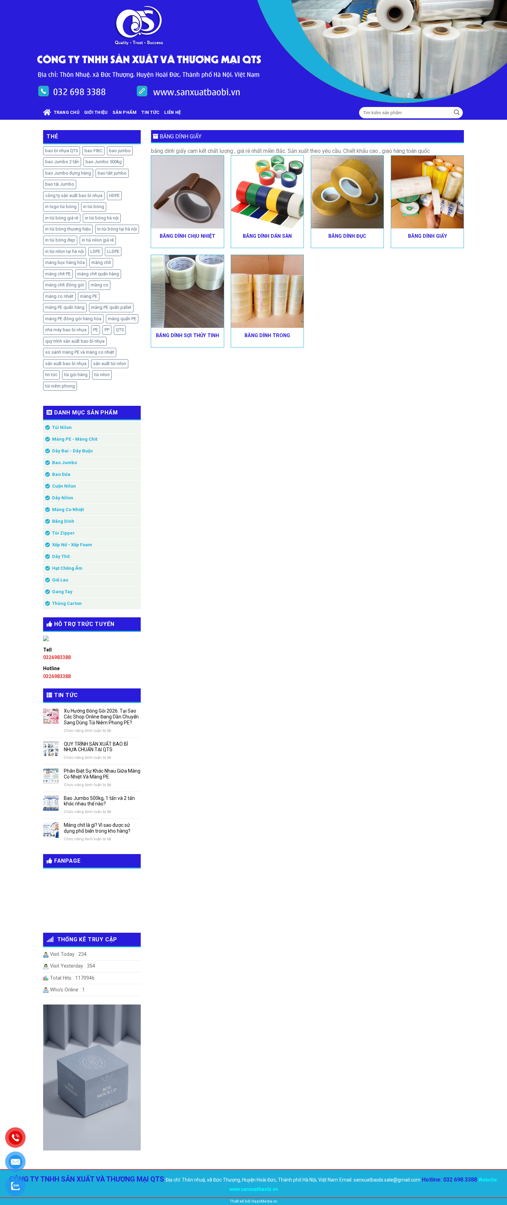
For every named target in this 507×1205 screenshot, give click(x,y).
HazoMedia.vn (264, 1201)
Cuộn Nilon (64, 486)
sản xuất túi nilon (109, 363)
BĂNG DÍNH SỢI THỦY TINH (187, 336)
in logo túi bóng (61, 206)
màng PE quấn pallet (111, 307)
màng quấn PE (122, 318)
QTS (120, 329)
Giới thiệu (96, 112)
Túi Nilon (62, 427)
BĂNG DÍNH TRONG (267, 336)
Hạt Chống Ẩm (67, 568)
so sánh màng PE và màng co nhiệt (79, 352)
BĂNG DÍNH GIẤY (427, 236)
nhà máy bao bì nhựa (66, 329)
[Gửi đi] (457, 113)
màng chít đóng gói (64, 284)
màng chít (101, 262)
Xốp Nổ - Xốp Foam (72, 544)
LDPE (95, 251)
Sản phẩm (124, 112)
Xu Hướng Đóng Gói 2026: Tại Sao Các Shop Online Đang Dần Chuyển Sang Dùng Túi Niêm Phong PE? (101, 716)
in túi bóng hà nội (102, 218)
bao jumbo (120, 150)
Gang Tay (62, 591)
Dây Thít (61, 556)
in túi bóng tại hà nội (117, 229)
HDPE (114, 195)
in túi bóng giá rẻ (61, 218)
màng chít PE (58, 273)
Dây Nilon (62, 497)
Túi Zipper (63, 533)
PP (107, 329)
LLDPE (113, 251)
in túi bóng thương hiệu (68, 229)
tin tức (51, 374)
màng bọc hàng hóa (65, 262)
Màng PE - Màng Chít (74, 439)
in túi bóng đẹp (60, 240)
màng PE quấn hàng (64, 307)
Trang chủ (65, 112)
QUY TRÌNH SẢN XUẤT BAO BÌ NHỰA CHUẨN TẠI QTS (96, 747)
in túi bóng (93, 206)
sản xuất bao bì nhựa (66, 363)
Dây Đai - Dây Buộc (72, 450)
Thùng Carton (67, 603)
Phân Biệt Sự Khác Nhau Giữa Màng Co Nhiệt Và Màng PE (102, 774)
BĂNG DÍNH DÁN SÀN (267, 236)
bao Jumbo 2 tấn (62, 161)
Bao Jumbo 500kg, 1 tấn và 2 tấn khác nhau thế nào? (99, 801)
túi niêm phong (60, 386)
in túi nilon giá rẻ (98, 240)
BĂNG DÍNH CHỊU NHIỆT (187, 236)
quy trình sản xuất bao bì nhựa (75, 341)
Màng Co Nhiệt (68, 509)
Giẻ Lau (60, 579)
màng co (99, 284)
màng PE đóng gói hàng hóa (73, 318)
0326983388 (57, 657)
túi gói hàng (76, 374)
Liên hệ (172, 112)
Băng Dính (63, 521)
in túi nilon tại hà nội (64, 251)
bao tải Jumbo (59, 184)
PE (95, 329)
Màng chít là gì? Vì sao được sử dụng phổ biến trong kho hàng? (97, 828)
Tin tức (150, 112)
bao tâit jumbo (112, 173)
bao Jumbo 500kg (104, 161)
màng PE (88, 296)
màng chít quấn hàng (98, 273)
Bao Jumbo (64, 462)
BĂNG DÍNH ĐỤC (347, 236)
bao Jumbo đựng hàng (68, 173)
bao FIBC (93, 150)
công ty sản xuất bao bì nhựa (73, 195)
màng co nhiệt (59, 296)
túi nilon (102, 374)
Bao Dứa (61, 474)
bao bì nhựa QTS (61, 150)
